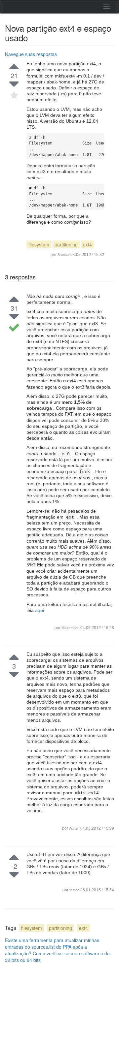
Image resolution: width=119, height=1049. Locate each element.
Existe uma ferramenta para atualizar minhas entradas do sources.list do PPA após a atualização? (52, 947)
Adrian (74, 828)
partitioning (66, 244)
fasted (74, 889)
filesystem (38, 244)
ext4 (87, 244)
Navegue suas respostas (31, 54)
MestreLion (70, 627)
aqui (39, 610)
